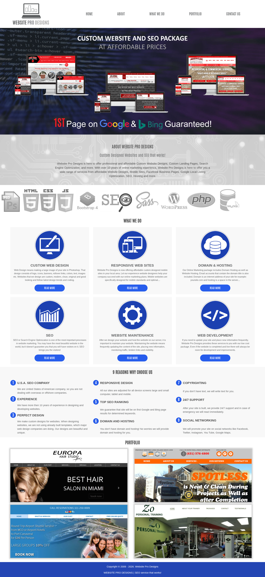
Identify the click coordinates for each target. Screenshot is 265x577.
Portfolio (195, 13)
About (121, 13)
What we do (157, 13)
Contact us (233, 13)
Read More (49, 288)
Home (89, 13)
